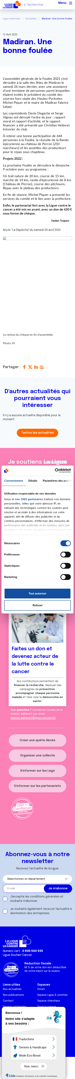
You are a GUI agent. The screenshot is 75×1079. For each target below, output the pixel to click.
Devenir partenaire (14, 1006)
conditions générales (45, 896)
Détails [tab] (32, 480)
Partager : (12, 367)
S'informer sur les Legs (37, 770)
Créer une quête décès (37, 740)
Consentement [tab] (13, 480)
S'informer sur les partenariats (37, 786)
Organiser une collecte (37, 755)
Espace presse (47, 1006)
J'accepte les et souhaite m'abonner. (37, 899)
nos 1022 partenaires (29, 499)
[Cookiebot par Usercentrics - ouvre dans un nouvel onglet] (55, 470)
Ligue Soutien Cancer (17, 955)
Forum (41, 989)
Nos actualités (12, 989)
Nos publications (13, 995)
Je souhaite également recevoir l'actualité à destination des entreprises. (41, 911)
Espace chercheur (49, 1001)
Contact (8, 1001)
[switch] (65, 554)
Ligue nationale (11, 19)
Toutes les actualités (37, 432)
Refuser (38, 605)
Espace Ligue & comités (53, 995)
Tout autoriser (37, 593)
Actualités (31, 19)
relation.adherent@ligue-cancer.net (33, 718)
